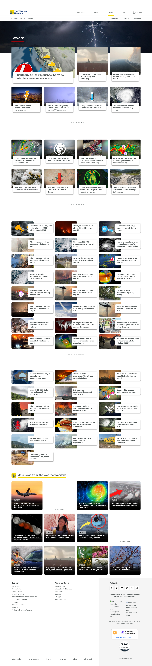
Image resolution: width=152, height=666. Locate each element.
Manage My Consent (19, 599)
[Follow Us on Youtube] (121, 588)
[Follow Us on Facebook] (111, 588)
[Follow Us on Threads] (132, 588)
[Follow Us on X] (137, 588)
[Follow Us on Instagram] (116, 588)
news (16, 18)
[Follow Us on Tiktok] (126, 588)
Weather (23, 18)
